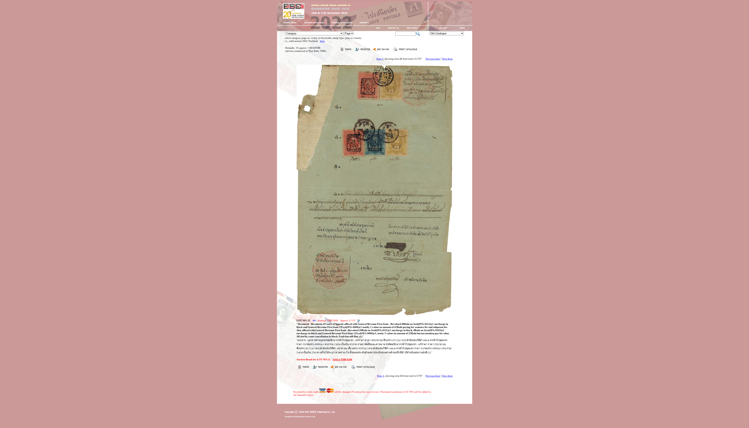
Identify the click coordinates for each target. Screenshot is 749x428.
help (322, 41)
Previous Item (433, 58)
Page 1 (379, 58)
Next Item (447, 58)
